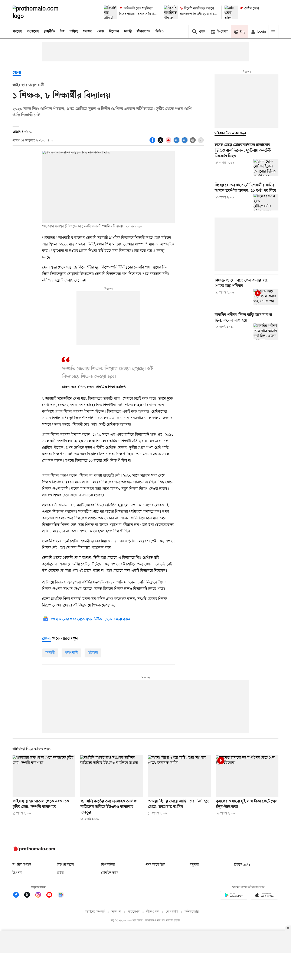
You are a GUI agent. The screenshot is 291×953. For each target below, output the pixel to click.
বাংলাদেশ (33, 31)
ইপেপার (17, 872)
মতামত (87, 31)
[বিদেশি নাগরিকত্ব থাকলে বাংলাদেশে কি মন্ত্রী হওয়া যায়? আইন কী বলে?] (171, 12)
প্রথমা (60, 872)
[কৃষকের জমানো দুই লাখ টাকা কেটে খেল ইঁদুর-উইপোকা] (247, 776)
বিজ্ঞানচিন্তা (108, 864)
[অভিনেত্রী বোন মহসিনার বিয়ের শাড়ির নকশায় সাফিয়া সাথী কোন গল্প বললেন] (110, 12)
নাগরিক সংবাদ (22, 864)
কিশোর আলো (65, 864)
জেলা (17, 72)
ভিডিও (160, 31)
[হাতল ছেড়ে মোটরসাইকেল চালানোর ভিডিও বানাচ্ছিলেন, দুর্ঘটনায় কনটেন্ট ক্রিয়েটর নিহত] (266, 167)
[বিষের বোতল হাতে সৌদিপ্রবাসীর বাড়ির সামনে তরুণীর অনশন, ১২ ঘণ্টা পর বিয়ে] (266, 202)
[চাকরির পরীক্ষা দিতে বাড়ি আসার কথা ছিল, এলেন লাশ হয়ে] (266, 331)
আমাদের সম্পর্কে (95, 912)
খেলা (100, 31)
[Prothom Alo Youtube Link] (51, 895)
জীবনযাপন (143, 31)
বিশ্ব (62, 31)
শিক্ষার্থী (50, 652)
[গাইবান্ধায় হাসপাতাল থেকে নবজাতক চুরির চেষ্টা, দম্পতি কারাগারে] (44, 776)
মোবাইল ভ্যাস (109, 872)
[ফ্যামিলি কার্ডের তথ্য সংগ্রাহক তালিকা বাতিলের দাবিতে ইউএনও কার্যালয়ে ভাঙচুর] (111, 776)
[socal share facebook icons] (153, 142)
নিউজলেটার (192, 912)
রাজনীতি (49, 31)
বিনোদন (114, 31)
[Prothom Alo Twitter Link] (29, 895)
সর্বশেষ (17, 31)
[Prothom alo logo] (34, 850)
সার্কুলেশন (134, 912)
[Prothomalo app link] (234, 896)
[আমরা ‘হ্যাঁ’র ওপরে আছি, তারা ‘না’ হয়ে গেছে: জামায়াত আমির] (179, 776)
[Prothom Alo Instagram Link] (40, 895)
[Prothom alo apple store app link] (264, 896)
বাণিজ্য (74, 31)
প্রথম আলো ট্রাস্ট (155, 864)
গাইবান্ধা (93, 652)
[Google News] (61, 895)
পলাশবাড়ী (71, 652)
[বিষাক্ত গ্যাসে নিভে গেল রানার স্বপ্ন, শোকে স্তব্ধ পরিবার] (266, 297)
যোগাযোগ (172, 912)
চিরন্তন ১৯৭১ (242, 864)
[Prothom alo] (41, 12)
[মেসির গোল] (231, 12)
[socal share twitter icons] (161, 142)
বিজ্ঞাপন (116, 912)
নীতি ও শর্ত (152, 912)
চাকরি (128, 31)
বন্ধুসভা (194, 864)
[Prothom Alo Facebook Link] (18, 895)
